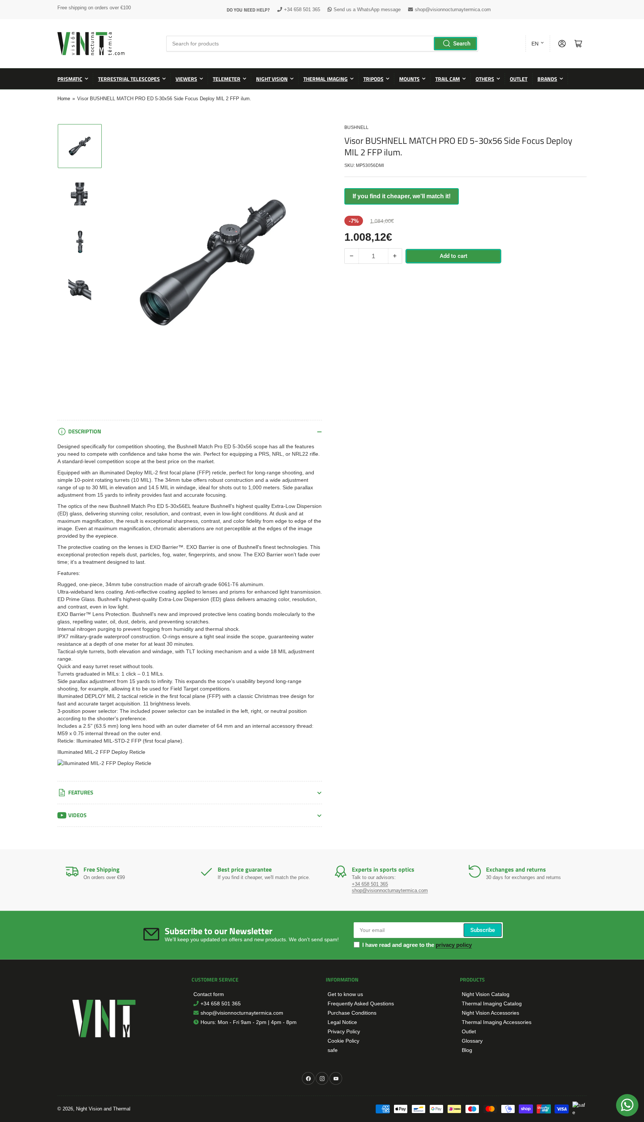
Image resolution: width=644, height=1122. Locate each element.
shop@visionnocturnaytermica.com (453, 9)
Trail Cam (447, 79)
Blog (467, 1050)
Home (63, 98)
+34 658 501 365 (302, 9)
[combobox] (322, 43)
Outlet (518, 79)
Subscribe (482, 930)
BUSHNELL (356, 127)
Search (461, 43)
